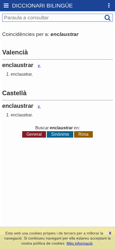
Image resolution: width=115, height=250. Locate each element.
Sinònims (60, 134)
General (34, 134)
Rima (83, 134)
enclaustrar (21, 74)
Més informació (80, 243)
